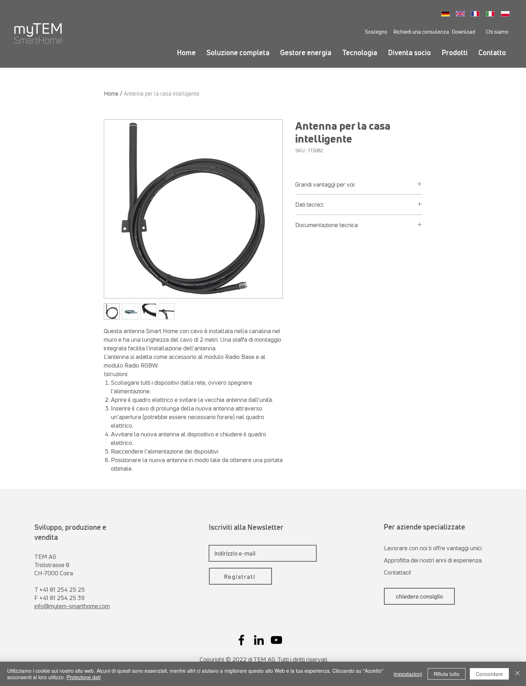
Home (111, 93)
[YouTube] (276, 640)
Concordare (489, 673)
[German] (447, 13)
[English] (462, 13)
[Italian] (492, 13)
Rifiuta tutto (446, 673)
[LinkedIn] (259, 640)
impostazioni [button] (408, 673)
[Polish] (507, 13)
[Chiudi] (517, 673)
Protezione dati (84, 677)
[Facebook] (241, 640)
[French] (477, 13)
